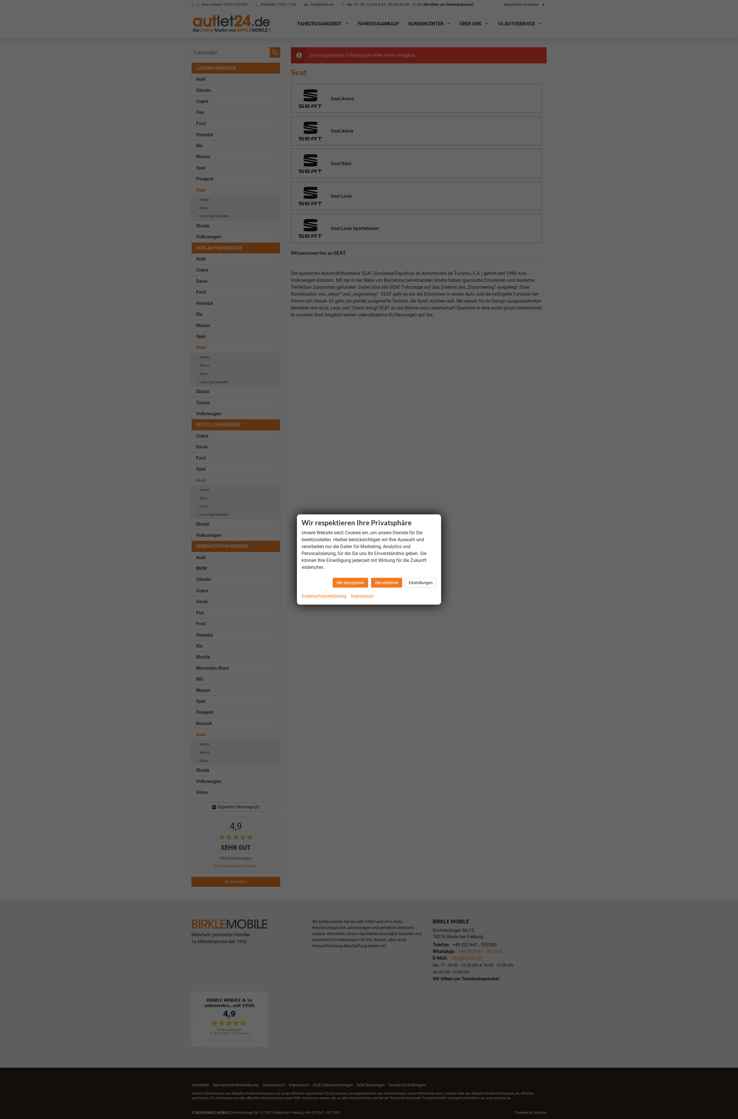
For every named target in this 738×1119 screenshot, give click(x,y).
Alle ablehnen (386, 582)
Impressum (362, 596)
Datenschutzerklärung (324, 596)
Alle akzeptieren (350, 582)
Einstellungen (421, 582)
